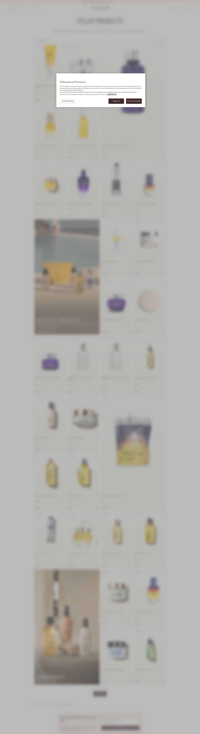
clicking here (112, 94)
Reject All (116, 101)
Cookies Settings (67, 101)
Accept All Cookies (134, 101)
